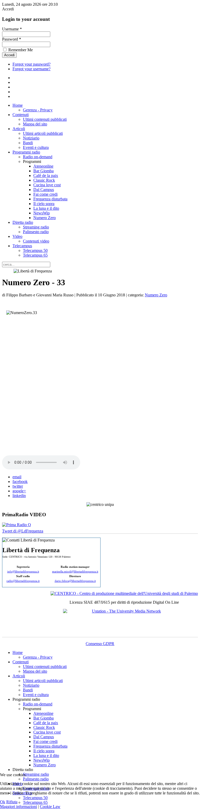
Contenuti (20, 114)
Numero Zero (44, 217)
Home (17, 105)
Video (17, 236)
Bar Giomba (43, 171)
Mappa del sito (35, 124)
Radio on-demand (37, 157)
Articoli (18, 128)
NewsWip (41, 213)
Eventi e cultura (36, 147)
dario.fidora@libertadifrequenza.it (75, 580)
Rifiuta (11, 802)
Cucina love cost (47, 185)
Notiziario (31, 138)
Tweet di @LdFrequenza (22, 531)
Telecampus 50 (35, 250)
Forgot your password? (31, 64)
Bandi (28, 143)
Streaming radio (36, 227)
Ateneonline (43, 166)
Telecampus (22, 246)
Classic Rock (44, 180)
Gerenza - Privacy (38, 110)
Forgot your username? (31, 69)
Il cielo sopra (43, 203)
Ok (2, 802)
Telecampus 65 (35, 255)
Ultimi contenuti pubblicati (45, 119)
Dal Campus (43, 189)
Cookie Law (50, 806)
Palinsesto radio (36, 232)
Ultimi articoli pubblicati (43, 133)
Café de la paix (45, 175)
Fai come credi (45, 194)
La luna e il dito (46, 208)
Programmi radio (26, 152)
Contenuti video (36, 241)
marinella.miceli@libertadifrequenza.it (75, 571)
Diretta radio (22, 222)
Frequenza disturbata (50, 199)
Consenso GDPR (100, 643)
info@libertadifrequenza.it (23, 571)
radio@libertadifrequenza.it (23, 580)
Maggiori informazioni (18, 806)
